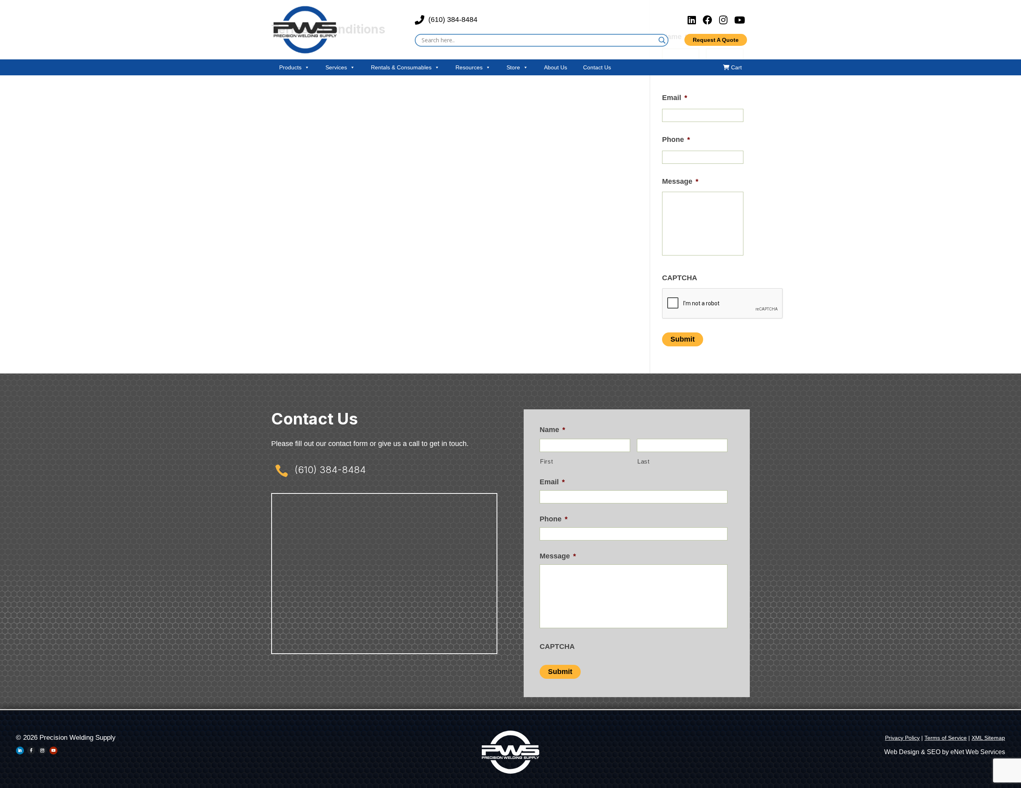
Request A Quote (716, 40)
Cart (735, 67)
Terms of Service (945, 738)
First (546, 461)
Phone (676, 139)
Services (336, 67)
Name (552, 430)
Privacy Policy (902, 738)
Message (680, 181)
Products (290, 67)
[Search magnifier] (662, 40)
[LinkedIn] (693, 20)
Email (674, 98)
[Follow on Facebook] (31, 751)
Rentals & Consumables (401, 67)
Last (643, 461)
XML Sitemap (988, 738)
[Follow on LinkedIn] (20, 751)
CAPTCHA (679, 278)
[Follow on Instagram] (42, 751)
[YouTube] (739, 20)
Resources (469, 67)
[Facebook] (709, 20)
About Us (555, 67)
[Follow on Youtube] (53, 751)
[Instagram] (724, 20)
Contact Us (597, 67)
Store (513, 67)
